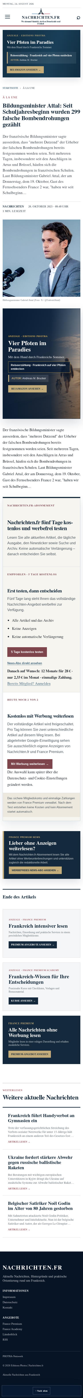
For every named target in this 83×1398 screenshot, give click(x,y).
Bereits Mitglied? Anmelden (28, 683)
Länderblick (10, 1334)
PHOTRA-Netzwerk (13, 1356)
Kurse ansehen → (23, 1001)
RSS (5, 1339)
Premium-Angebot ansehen (29, 1054)
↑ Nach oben (41, 1391)
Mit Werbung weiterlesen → (30, 764)
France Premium (12, 1323)
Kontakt (7, 1307)
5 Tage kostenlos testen (27, 652)
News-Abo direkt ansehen (24, 663)
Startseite (10, 88)
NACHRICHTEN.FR (33, 1267)
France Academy (12, 1329)
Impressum (9, 1297)
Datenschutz (10, 1302)
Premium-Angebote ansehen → (32, 945)
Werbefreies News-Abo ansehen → (35, 870)
